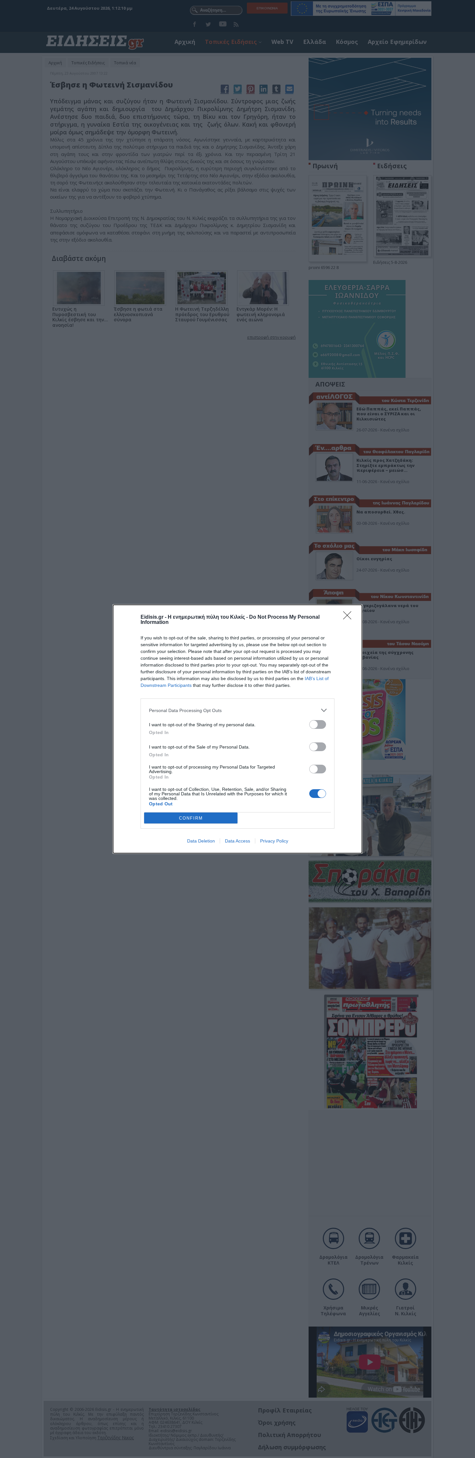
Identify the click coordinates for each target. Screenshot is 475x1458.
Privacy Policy (274, 840)
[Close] (349, 617)
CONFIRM (191, 818)
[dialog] (237, 729)
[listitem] (237, 710)
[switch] (317, 724)
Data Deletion (201, 840)
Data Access (237, 840)
